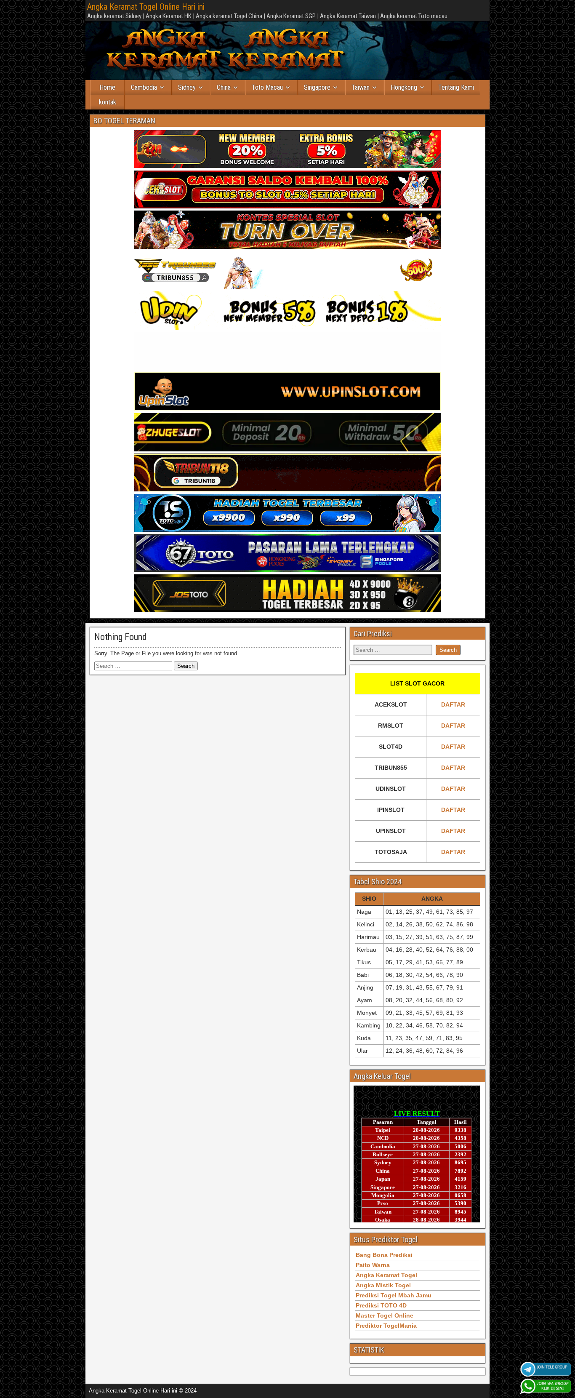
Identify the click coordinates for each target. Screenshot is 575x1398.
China (224, 87)
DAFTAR (453, 704)
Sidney (187, 87)
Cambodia (144, 87)
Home (107, 87)
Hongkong (404, 87)
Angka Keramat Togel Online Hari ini (146, 7)
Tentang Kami (456, 87)
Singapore (317, 87)
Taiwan (360, 87)
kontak (107, 102)
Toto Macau (267, 87)
